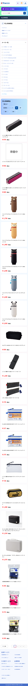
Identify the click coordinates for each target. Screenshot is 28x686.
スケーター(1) (6, 85)
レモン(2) (5, 68)
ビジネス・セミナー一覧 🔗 (6, 669)
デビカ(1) (5, 77)
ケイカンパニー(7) (7, 49)
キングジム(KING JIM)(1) (8, 88)
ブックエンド (4, 36)
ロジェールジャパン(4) (8, 63)
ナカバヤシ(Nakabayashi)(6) (9, 57)
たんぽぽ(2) (6, 71)
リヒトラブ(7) (6, 52)
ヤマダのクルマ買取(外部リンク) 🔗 (7, 666)
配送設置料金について (5, 654)
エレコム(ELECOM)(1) (8, 91)
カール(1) (5, 74)
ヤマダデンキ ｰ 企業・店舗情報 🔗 (20, 663)
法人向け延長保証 (17, 654)
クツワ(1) (5, 80)
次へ (13, 111)
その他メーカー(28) (7, 46)
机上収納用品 (4, 17)
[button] (17, 3)
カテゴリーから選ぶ (9, 9)
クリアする (4, 94)
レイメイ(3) (6, 66)
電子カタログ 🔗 (4, 663)
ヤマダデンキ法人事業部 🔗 (6, 675)
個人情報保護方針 (17, 669)
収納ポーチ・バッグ (6, 30)
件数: (5, 104)
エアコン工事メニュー (5, 657)
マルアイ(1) (5, 82)
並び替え (5, 107)
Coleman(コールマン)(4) (8, 60)
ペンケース (4, 27)
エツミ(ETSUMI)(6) (7, 55)
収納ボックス (4, 33)
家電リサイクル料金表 (18, 657)
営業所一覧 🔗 (4, 678)
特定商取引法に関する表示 (19, 666)
